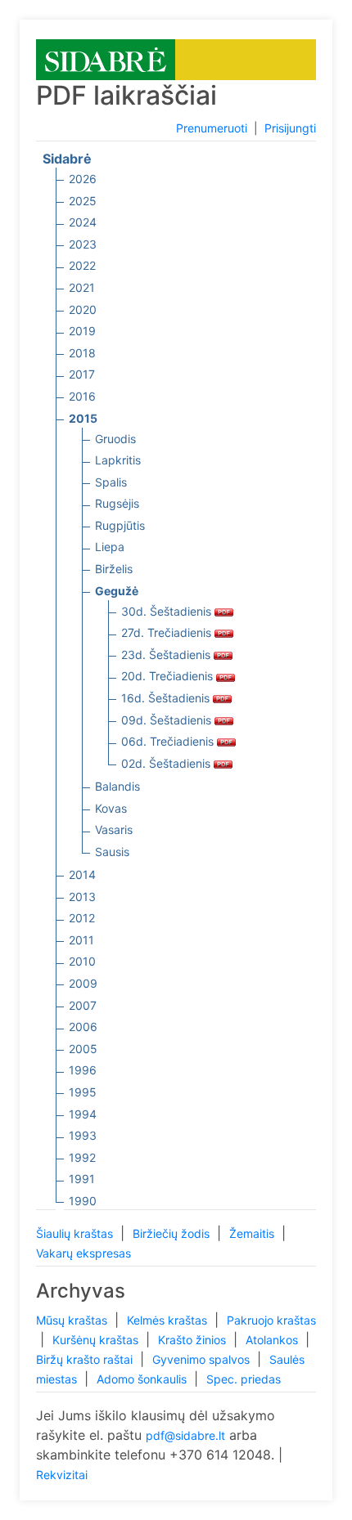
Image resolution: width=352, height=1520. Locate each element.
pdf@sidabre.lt (185, 1435)
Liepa (109, 547)
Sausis (112, 852)
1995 (83, 1092)
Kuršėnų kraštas (97, 1340)
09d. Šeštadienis (167, 720)
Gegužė (116, 591)
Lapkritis (118, 460)
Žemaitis (253, 1233)
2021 (82, 287)
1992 (82, 1157)
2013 (82, 896)
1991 (82, 1179)
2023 (83, 244)
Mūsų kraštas (73, 1320)
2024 (83, 222)
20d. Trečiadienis (168, 676)
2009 (83, 983)
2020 (83, 309)
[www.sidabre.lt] (105, 58)
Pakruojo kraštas (271, 1320)
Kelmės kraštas (168, 1320)
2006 (83, 1027)
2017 (82, 374)
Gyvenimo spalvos (202, 1359)
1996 (83, 1070)
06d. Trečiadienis (169, 741)
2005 (83, 1049)
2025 (83, 201)
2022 (82, 265)
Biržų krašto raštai (86, 1359)
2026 (83, 179)
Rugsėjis (117, 503)
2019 (82, 331)
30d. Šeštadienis (167, 611)
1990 (83, 1201)
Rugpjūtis (120, 525)
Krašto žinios (193, 1340)
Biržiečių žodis (173, 1233)
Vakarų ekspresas (83, 1253)
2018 (82, 353)
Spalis (111, 482)
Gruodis (115, 439)
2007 (83, 1005)
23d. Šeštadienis (167, 654)
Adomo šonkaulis (143, 1379)
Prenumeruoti (211, 128)
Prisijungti (290, 128)
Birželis (114, 569)
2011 (81, 940)
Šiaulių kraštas (76, 1233)
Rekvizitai (62, 1475)
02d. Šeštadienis (167, 763)
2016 (82, 396)
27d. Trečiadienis (167, 632)
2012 (82, 918)
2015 (83, 418)
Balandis (117, 786)
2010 (82, 961)
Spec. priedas (243, 1379)
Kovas (111, 808)
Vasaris (114, 829)
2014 (82, 874)
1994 (83, 1114)
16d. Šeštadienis (167, 698)
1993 (83, 1135)
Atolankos (273, 1340)
